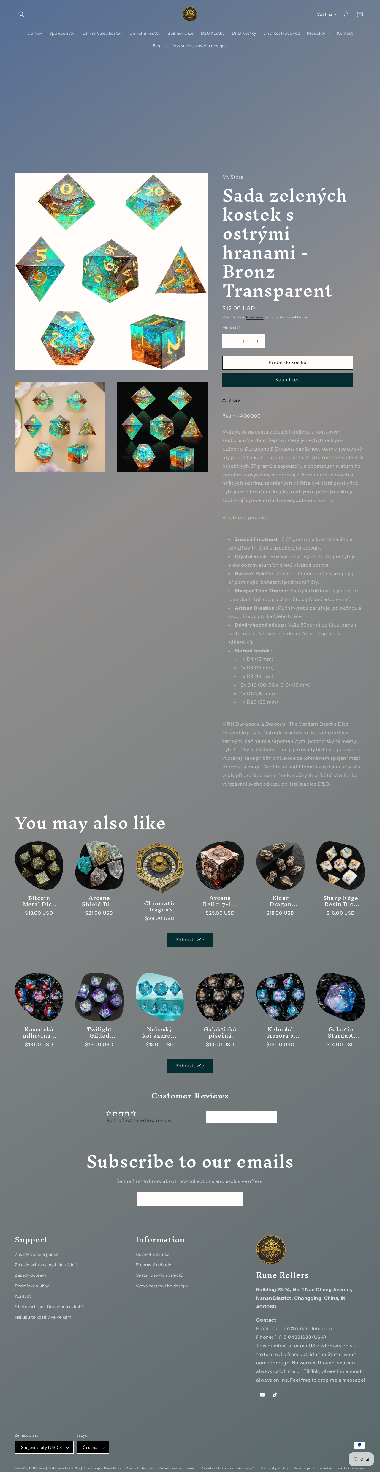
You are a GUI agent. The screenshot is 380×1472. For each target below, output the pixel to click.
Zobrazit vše (190, 939)
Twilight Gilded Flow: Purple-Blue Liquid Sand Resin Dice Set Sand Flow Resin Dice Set (99, 1033)
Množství (231, 327)
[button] (21, 14)
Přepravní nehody (153, 1264)
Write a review (241, 1117)
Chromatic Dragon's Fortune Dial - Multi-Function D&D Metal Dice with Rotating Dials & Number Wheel (159, 906)
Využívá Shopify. (140, 1468)
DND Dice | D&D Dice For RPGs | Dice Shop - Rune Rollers (77, 1468)
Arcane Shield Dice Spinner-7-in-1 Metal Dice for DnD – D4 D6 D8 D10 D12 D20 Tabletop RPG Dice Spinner (99, 901)
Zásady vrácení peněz (36, 1254)
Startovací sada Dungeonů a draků (49, 1306)
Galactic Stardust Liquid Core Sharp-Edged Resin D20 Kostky (341, 1033)
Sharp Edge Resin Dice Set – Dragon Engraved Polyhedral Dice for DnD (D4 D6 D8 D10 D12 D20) (340, 901)
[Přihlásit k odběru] (236, 1199)
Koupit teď (288, 379)
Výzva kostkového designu (162, 1285)
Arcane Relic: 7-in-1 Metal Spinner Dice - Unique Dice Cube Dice (220, 901)
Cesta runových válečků (159, 1275)
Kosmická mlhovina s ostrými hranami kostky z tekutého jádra (39, 1033)
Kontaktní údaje (351, 1468)
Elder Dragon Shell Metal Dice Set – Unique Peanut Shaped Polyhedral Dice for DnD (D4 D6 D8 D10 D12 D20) (280, 901)
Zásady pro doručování (313, 1468)
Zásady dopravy (30, 1275)
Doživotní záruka (153, 1254)
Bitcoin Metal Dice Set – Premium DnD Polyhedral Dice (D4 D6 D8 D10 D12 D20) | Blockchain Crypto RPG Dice (39, 901)
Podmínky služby (32, 1285)
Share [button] (234, 400)
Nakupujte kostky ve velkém (43, 1317)
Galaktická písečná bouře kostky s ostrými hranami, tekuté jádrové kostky (220, 1033)
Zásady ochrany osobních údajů (46, 1264)
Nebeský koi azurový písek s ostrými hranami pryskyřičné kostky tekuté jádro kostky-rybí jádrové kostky (160, 1033)
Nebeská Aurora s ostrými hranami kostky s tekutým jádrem (280, 1033)
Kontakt (23, 1296)
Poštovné (255, 317)
